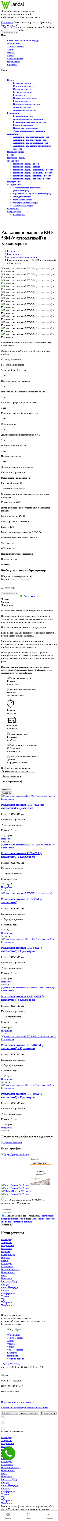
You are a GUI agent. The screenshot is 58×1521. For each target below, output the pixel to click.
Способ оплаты (15, 58)
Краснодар (6, 1263)
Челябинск (6, 1305)
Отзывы (11, 52)
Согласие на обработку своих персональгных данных (28, 1220)
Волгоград (6, 1239)
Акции (10, 49)
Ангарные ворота (22, 106)
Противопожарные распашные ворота (32, 172)
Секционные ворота (23, 85)
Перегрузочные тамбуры (25, 202)
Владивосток (7, 1245)
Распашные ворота (22, 91)
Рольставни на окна (23, 115)
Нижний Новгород (11, 1269)
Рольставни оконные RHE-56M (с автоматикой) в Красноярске (21, 949)
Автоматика (13, 133)
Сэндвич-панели (15, 1358)
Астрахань (6, 1242)
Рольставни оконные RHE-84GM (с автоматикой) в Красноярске (22, 1047)
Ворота (10, 80)
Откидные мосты (22, 196)
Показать (6, 790)
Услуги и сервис (15, 46)
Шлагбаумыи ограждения (14, 210)
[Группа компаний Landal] (12, 8)
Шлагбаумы (19, 214)
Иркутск (5, 1257)
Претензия (12, 1355)
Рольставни (13, 112)
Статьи (10, 55)
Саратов (5, 1290)
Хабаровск (6, 1302)
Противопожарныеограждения (16, 159)
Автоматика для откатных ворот (29, 139)
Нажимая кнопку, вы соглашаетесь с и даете (28, 1218)
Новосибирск (8, 1272)
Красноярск (7, 22)
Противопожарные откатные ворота (31, 178)
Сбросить (6, 793)
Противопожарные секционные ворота (33, 169)
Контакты (12, 64)
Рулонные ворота (22, 100)
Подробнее (6, 838)
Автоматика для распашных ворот (30, 142)
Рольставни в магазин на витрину (30, 121)
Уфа (3, 1299)
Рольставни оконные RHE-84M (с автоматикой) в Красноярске (21, 1095)
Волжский (6, 1248)
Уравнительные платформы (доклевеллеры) (27, 189)
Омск (4, 1275)
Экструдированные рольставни (29, 130)
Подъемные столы (22, 199)
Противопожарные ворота (26, 103)
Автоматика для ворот (24, 109)
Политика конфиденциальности (17, 1402)
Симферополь (8, 1293)
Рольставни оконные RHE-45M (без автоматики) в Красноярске (22, 806)
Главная (11, 251)
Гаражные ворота (22, 83)
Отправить (7, 1225)
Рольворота (19, 94)
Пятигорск (6, 1278)
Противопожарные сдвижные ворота (32, 175)
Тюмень (5, 1296)
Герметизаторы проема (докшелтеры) (32, 193)
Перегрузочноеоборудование (14, 183)
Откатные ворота (22, 88)
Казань (4, 1260)
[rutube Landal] (8, 1372)
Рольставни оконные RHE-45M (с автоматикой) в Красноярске (21, 855)
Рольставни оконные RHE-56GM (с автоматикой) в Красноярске (22, 998)
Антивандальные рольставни (28, 118)
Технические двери (23, 205)
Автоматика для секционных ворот (31, 136)
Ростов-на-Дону (9, 1281)
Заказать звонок (9, 32)
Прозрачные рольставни (25, 127)
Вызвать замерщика (29, 1413)
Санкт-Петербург (10, 1287)
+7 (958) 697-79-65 (9, 29)
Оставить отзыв (48, 1413)
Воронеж (5, 1251)
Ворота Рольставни (23, 124)
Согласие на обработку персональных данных (24, 1407)
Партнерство (13, 61)
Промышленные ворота (25, 97)
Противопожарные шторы (26, 166)
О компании (13, 43)
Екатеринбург (8, 1254)
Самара (5, 1284)
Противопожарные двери (26, 163)
